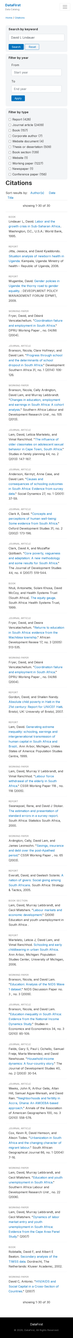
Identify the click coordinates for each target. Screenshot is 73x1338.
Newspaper (22, 169)
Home (9, 17)
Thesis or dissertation (31, 147)
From (15, 65)
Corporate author (27, 136)
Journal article (28, 125)
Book (20, 130)
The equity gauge (43, 598)
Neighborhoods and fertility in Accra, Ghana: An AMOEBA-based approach (34, 1103)
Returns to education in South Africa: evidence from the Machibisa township (36, 632)
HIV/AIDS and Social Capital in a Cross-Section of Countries (34, 1286)
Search (16, 46)
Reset (32, 46)
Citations (20, 17)
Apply (18, 98)
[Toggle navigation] (65, 7)
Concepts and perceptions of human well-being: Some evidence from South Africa (33, 518)
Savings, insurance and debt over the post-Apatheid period (36, 850)
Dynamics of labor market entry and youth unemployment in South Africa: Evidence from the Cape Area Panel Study (34, 1227)
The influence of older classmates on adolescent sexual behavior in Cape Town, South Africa (36, 444)
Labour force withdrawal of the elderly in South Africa (33, 781)
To (13, 81)
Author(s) (37, 193)
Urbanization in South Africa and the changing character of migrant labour (35, 1142)
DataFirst (13, 5)
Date (52, 193)
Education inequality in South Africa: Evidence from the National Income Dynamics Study (35, 1019)
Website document (28, 141)
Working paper (27, 163)
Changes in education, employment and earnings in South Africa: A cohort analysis (36, 404)
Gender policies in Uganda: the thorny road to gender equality (34, 286)
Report (21, 119)
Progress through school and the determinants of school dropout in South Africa (35, 360)
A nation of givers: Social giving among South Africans (36, 880)
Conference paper (29, 174)
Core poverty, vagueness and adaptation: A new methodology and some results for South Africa (34, 558)
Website (20, 158)
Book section (25, 152)
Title (10, 198)
